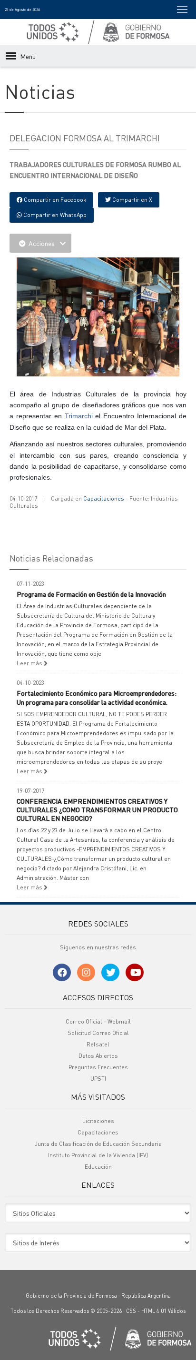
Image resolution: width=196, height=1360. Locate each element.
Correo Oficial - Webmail (98, 1021)
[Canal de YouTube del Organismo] (135, 972)
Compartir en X (131, 199)
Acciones (42, 243)
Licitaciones (98, 1120)
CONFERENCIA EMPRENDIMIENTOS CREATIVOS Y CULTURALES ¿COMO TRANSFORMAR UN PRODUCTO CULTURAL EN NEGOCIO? (97, 809)
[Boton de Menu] (182, 9)
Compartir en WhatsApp (54, 214)
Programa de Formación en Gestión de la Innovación (91, 594)
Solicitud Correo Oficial (98, 1032)
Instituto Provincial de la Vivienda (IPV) (98, 1155)
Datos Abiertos (98, 1055)
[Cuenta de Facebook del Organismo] (62, 972)
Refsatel (98, 1044)
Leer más (30, 663)
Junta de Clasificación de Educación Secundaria (98, 1143)
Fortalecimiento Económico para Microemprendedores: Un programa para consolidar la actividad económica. (96, 697)
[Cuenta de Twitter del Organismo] (110, 972)
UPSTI (98, 1078)
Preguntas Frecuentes (98, 1067)
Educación (98, 1166)
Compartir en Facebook (54, 199)
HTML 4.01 (154, 1311)
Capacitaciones (103, 498)
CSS (131, 1311)
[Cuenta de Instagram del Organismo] (86, 972)
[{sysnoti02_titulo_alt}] (100, 318)
